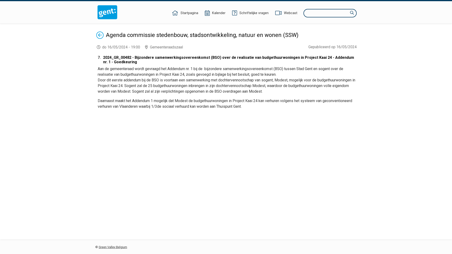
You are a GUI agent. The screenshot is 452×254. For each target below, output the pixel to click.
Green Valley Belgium (113, 247)
